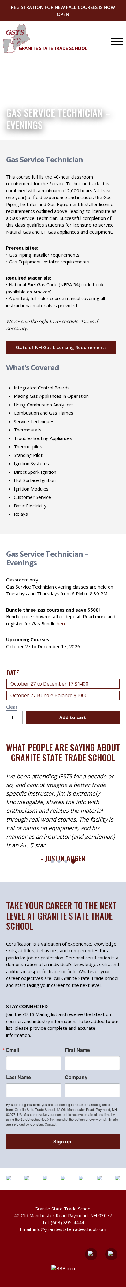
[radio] (63, 684)
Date (13, 672)
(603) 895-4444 (67, 1222)
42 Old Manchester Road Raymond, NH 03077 (63, 1215)
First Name (77, 1050)
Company (76, 1077)
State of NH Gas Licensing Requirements (61, 347)
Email (12, 1050)
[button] (52, 861)
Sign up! (63, 1141)
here (62, 623)
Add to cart (72, 717)
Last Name (18, 1077)
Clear (11, 707)
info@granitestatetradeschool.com (69, 1229)
